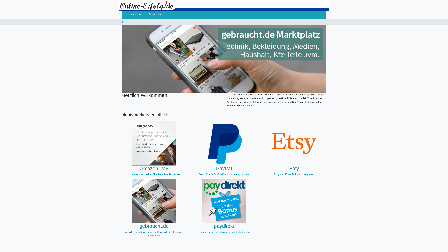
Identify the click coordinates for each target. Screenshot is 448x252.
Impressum (135, 14)
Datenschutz (156, 14)
